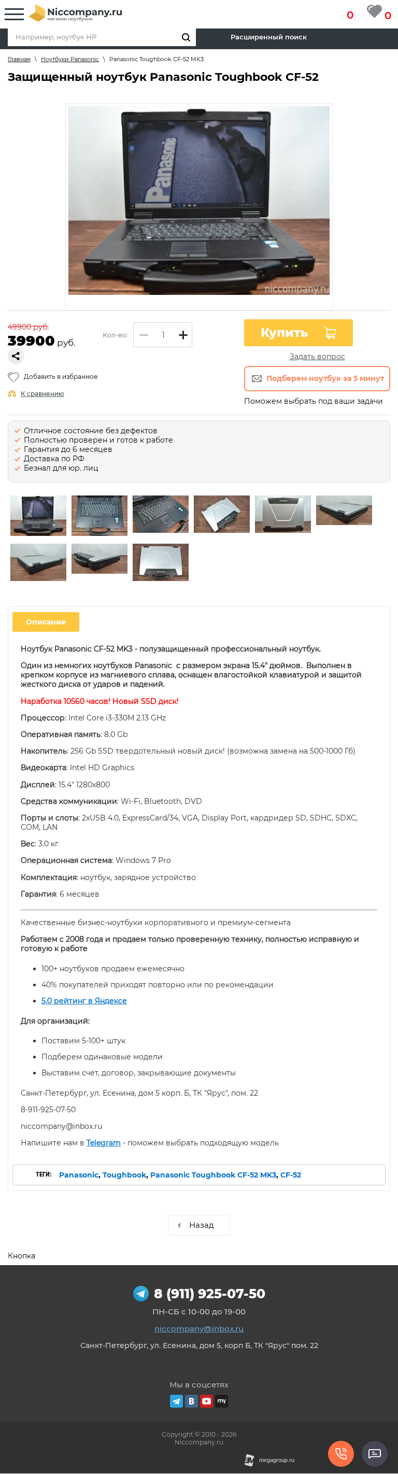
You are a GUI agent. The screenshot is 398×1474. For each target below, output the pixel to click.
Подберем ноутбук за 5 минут (325, 378)
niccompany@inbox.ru (199, 1329)
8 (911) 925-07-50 (209, 1293)
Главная (19, 59)
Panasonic (78, 1175)
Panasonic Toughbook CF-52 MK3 (213, 1175)
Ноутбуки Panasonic (70, 59)
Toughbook (124, 1175)
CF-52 (290, 1175)
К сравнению (42, 394)
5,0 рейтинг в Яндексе (84, 1000)
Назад (201, 1225)
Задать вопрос (317, 356)
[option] (38, 517)
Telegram (104, 1142)
